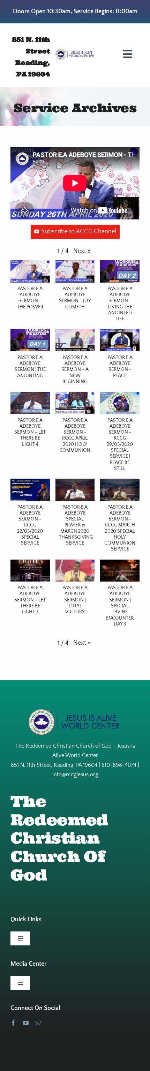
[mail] (38, 1023)
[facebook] (13, 1023)
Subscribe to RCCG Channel (78, 231)
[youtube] (26, 1023)
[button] (82, 251)
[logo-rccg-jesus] (75, 51)
